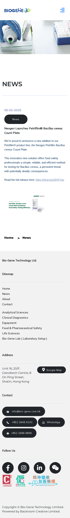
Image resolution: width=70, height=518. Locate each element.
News (15, 119)
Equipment (9, 323)
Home (6, 288)
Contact (7, 304)
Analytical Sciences (15, 312)
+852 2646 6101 (21, 422)
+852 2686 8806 (20, 433)
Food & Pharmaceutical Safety (22, 328)
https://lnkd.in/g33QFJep (50, 179)
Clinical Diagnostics (15, 317)
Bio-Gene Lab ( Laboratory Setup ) (24, 338)
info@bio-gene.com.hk (25, 411)
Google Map (53, 370)
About (6, 299)
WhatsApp (52, 422)
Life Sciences (11, 333)
